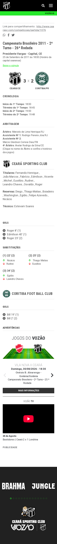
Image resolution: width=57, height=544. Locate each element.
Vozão (28, 401)
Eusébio (18, 180)
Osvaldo (29, 184)
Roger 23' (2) (14, 238)
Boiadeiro (48, 191)
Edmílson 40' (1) (16, 234)
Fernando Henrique (27, 172)
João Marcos (10, 176)
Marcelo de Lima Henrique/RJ (28, 131)
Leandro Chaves (12, 184)
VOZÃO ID (49, 13)
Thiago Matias (32, 191)
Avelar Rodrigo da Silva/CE (29, 145)
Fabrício (24, 176)
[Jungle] (43, 486)
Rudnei (29, 180)
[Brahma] (13, 486)
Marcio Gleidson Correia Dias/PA (20, 142)
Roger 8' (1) (14, 230)
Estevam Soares (24, 206)
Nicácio (7, 199)
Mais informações (28, 390)
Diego (19, 191)
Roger (38, 184)
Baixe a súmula (11, 65)
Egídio (23, 195)
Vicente (48, 176)
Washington (11, 195)
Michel (8, 180)
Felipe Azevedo (38, 195)
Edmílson (36, 176)
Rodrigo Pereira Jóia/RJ (35, 135)
